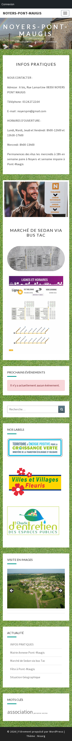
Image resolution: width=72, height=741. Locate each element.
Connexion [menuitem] (7, 4)
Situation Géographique (25, 677)
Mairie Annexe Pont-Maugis (27, 652)
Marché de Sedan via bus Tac (36, 233)
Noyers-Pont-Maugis (22, 13)
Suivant (60, 591)
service (44, 713)
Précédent (12, 591)
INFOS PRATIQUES (36, 64)
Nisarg (41, 736)
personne (37, 713)
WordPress (56, 731)
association (20, 711)
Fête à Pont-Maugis (22, 669)
